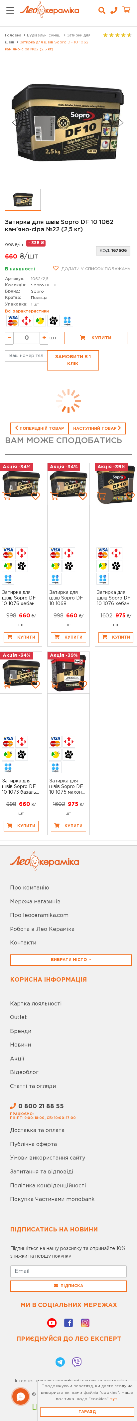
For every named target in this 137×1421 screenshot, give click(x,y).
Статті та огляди (33, 1086)
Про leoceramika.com (39, 915)
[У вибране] (35, 496)
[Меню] (10, 11)
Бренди (20, 1031)
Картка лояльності (36, 1003)
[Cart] (6, 496)
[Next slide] (121, 122)
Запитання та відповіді (41, 1171)
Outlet (18, 1017)
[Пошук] (102, 10)
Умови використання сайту (47, 1158)
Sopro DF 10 (44, 285)
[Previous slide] (14, 122)
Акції (17, 1058)
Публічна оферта (33, 1144)
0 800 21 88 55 (41, 1106)
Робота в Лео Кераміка (42, 929)
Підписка (72, 1286)
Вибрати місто (69, 960)
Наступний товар (95, 428)
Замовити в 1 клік (73, 360)
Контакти (23, 942)
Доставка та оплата (37, 1130)
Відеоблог (24, 1072)
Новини (20, 1045)
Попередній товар (41, 428)
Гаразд (87, 1412)
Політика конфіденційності (48, 1185)
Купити (100, 338)
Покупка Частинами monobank (52, 1199)
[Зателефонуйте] (111, 10)
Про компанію (29, 887)
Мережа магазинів (35, 901)
